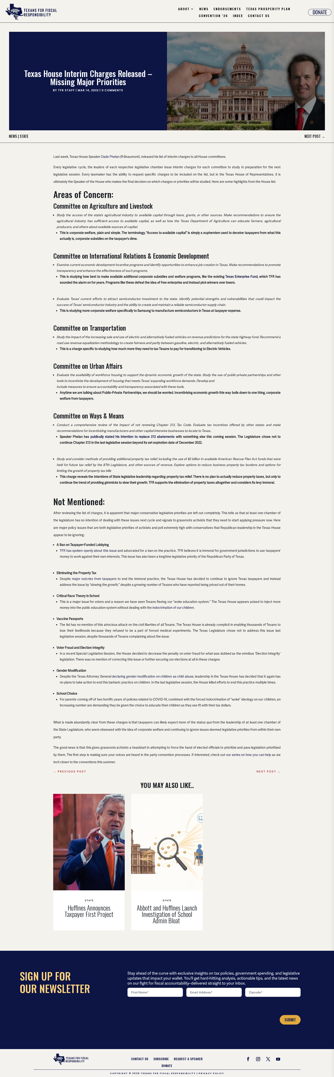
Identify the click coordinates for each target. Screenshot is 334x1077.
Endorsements (227, 9)
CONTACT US (139, 1059)
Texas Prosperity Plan (268, 9)
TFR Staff (66, 90)
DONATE (167, 1066)
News (204, 9)
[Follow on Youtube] (278, 1059)
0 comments (112, 90)
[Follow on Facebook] (248, 1059)
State (24, 136)
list (161, 157)
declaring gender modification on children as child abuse (152, 676)
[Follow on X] (268, 1059)
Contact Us (259, 16)
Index (238, 16)
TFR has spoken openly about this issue (88, 551)
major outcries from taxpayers (94, 579)
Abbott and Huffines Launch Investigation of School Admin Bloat (167, 914)
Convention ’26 (213, 16)
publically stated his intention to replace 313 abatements (132, 437)
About (184, 9)
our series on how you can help (248, 755)
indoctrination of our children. (173, 608)
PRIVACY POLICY (211, 1073)
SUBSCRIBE (161, 1059)
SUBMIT (290, 1020)
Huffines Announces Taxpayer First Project (89, 911)
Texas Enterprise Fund (241, 277)
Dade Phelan (110, 157)
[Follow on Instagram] (258, 1059)
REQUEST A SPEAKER (188, 1059)
